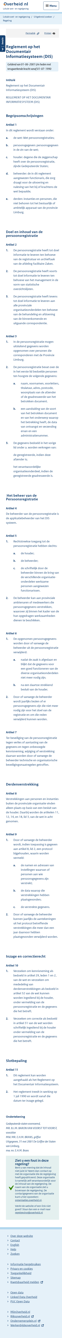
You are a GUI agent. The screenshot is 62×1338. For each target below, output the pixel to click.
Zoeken (15, 1254)
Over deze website (21, 1236)
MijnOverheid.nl (20, 1312)
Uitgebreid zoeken (43, 16)
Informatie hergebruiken (25, 1264)
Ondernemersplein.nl (23, 1321)
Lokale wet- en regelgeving (16, 16)
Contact (15, 1240)
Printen (47, 33)
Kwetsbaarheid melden (24, 1282)
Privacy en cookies (21, 1269)
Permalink (30, 33)
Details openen (2, 43)
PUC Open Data (20, 1301)
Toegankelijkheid (20, 1273)
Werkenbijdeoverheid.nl (25, 1325)
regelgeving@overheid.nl (29, 1212)
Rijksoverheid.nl (20, 1316)
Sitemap (15, 1277)
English (14, 1245)
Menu (53, 6)
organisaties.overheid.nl (28, 1200)
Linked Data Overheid (23, 1297)
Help (13, 1249)
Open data (16, 1292)
